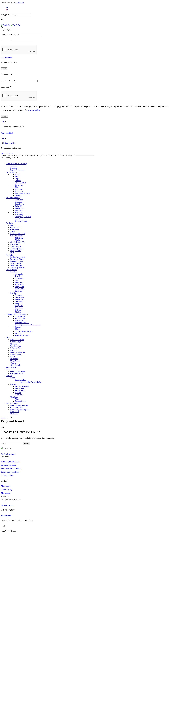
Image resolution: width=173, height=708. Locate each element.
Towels (17, 219)
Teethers (13, 166)
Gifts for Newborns (17, 371)
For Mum (13, 272)
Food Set (18, 189)
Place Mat (18, 185)
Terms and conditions (10, 472)
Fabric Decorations (22, 323)
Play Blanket (15, 244)
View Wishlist (7, 133)
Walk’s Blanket (16, 265)
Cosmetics (19, 200)
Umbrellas (14, 414)
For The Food (11, 172)
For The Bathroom (13, 198)
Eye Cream (19, 282)
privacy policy (34, 110)
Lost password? (7, 58)
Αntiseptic (19, 274)
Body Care (19, 306)
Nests (12, 253)
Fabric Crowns (15, 354)
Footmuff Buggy (16, 261)
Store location (6, 516)
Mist (16, 280)
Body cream (19, 287)
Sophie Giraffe (11, 367)
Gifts (7, 369)
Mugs (17, 399)
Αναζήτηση (5, 15)
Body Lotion (20, 289)
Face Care (19, 308)
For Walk (9, 255)
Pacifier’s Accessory (17, 170)
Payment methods (8, 465)
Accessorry (19, 215)
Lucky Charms (20, 401)
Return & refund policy (11, 468)
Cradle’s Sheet (15, 227)
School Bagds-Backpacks (19, 410)
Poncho (18, 393)
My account (6, 486)
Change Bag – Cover (23, 217)
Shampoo (18, 202)
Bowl (17, 176)
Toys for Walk (15, 263)
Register (5, 116)
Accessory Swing (16, 248)
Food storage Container (19, 405)
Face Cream (19, 285)
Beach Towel (20, 391)
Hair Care (18, 310)
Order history (6, 489)
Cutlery (18, 181)
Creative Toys (15, 342)
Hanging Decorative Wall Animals (28, 325)
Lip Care (18, 291)
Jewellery (18, 276)
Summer (13, 384)
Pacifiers (13, 168)
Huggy (13, 225)
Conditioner (19, 204)
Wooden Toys (15, 346)
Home (3, 418)
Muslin (17, 240)
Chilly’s (18, 196)
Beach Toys (19, 388)
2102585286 (20, 3)
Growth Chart (20, 316)
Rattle (12, 357)
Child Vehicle (15, 365)
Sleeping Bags (15, 246)
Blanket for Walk (16, 259)
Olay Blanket (15, 361)
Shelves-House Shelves (23, 331)
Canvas (18, 327)
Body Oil (18, 304)
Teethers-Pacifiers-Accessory (16, 164)
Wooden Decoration (22, 335)
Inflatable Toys (15, 348)
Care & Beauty (11, 270)
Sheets (12, 232)
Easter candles (20, 380)
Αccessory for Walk (17, 268)
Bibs (16, 187)
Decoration (19, 321)
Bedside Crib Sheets (17, 234)
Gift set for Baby (16, 374)
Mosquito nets (15, 251)
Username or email (10, 34)
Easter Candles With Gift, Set (31, 382)
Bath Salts (19, 210)
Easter (12, 378)
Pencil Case (14, 412)
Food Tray (19, 191)
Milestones (19, 238)
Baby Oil (18, 206)
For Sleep (9, 223)
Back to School (11, 403)
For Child (14, 293)
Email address (8, 81)
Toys (7, 338)
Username (6, 74)
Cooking (13, 344)
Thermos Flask (20, 183)
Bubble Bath (19, 208)
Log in (4, 69)
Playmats (13, 350)
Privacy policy (7, 475)
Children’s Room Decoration (16, 314)
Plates (17, 174)
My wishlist (6, 493)
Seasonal (9, 376)
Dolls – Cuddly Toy (17, 352)
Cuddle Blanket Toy (17, 242)
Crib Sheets (14, 229)
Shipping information (10, 461)
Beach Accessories (22, 386)
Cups (17, 179)
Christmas (14, 397)
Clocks (17, 329)
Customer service (7, 505)
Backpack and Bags (17, 257)
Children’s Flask (16, 407)
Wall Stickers (20, 318)
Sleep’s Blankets (16, 236)
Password (6, 41)
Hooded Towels (21, 221)
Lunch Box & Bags (22, 193)
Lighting (18, 333)
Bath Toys (19, 212)
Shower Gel (19, 278)
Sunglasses (19, 395)
